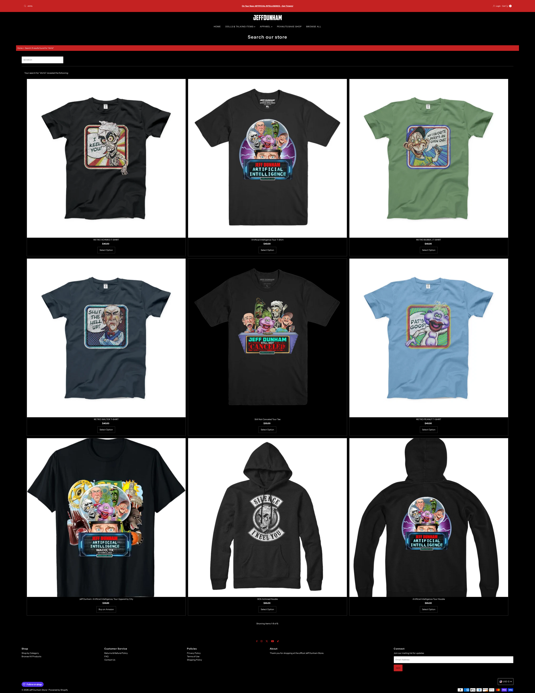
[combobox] (103, 6)
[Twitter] (267, 641)
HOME (217, 26)
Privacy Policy (194, 653)
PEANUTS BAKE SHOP (289, 26)
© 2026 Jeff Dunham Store (34, 690)
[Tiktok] (278, 641)
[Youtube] (272, 641)
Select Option (106, 250)
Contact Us (109, 659)
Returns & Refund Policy (116, 653)
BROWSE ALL (313, 26)
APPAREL (265, 26)
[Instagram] (261, 641)
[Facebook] (256, 641)
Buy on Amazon (106, 609)
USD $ (506, 681)
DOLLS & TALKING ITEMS (239, 26)
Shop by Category (30, 653)
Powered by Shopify (58, 690)
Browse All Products (31, 656)
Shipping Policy (194, 659)
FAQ (106, 656)
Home (20, 48)
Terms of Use (193, 656)
